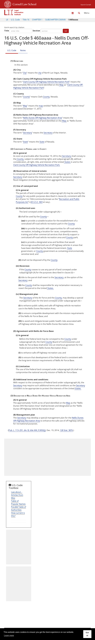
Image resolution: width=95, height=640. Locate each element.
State (25, 141)
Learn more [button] (9, 635)
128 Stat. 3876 (66, 430)
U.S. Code (15, 19)
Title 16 (26, 19)
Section (36, 30)
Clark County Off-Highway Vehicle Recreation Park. (36, 165)
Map (61, 84)
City (24, 72)
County (26, 96)
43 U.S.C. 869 (37, 202)
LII (7, 19)
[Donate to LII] (73, 13)
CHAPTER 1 (37, 19)
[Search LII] (79, 13)
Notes (23, 50)
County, (20, 159)
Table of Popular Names (18, 502)
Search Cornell (86, 5)
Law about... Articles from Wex (17, 495)
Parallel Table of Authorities (18, 508)
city (39, 72)
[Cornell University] (7, 4)
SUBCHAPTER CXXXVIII (55, 19)
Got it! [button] (87, 634)
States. (50, 288)
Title (6, 30)
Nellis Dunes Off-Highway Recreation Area (42, 117)
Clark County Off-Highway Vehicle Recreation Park (46, 81)
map (41, 105)
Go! (65, 31)
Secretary (27, 132)
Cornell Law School (23, 4)
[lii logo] (13, 12)
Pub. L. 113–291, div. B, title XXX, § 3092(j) (27, 430)
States (67, 162)
